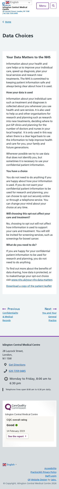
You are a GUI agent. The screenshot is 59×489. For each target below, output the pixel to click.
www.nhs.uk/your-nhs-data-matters (31, 279)
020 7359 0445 (17, 371)
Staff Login (50, 475)
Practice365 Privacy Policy (43, 472)
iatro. (53, 479)
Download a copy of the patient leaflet (29, 286)
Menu (42, 5)
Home (8, 21)
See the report (16, 436)
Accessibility (50, 468)
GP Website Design (37, 479)
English (14, 2)
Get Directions (17, 364)
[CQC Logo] (15, 409)
